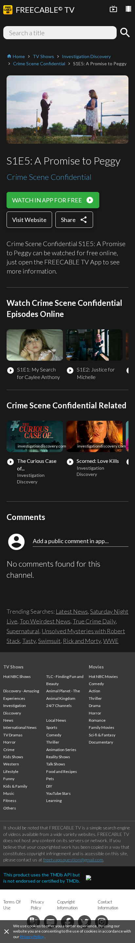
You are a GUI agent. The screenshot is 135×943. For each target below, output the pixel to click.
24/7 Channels (59, 705)
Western (11, 764)
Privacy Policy (32, 936)
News (8, 720)
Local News (56, 720)
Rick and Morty (82, 640)
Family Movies (101, 727)
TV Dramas (13, 734)
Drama (95, 705)
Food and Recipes (61, 771)
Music (8, 793)
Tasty (29, 640)
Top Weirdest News (45, 621)
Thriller (52, 742)
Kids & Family (15, 786)
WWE (111, 640)
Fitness (9, 800)
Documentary (101, 742)
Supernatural (23, 631)
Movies (96, 666)
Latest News (72, 611)
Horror (9, 742)
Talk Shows (55, 764)
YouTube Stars (58, 793)
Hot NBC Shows (17, 676)
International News (20, 727)
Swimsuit (49, 640)
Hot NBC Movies (103, 676)
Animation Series (61, 749)
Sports (51, 727)
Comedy (53, 734)
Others (9, 808)
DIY (49, 786)
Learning (54, 800)
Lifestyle (10, 771)
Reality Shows (58, 756)
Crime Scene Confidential (49, 176)
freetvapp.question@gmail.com (73, 859)
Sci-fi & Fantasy (102, 734)
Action (94, 690)
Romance (97, 720)
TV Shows (13, 666)
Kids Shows (13, 756)
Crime (8, 749)
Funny (8, 778)
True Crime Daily (94, 621)
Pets (50, 778)
